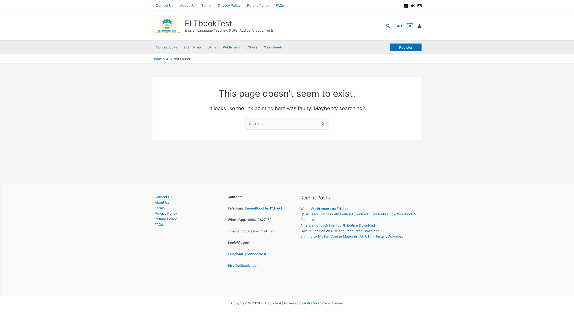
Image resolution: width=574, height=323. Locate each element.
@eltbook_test (242, 265)
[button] (388, 26)
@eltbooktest (247, 254)
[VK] (413, 6)
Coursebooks (166, 47)
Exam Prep (192, 47)
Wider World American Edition (324, 209)
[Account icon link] (419, 26)
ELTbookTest (208, 23)
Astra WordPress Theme (323, 303)
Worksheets (273, 47)
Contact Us (164, 5)
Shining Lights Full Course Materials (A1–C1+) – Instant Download (352, 236)
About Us (187, 5)
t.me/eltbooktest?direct (263, 208)
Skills (212, 47)
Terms (206, 5)
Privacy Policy (229, 5)
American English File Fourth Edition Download (337, 225)
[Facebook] (406, 6)
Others (252, 47)
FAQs (280, 5)
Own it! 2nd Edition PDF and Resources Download (339, 231)
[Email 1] (419, 6)
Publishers (231, 47)
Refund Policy (258, 5)
